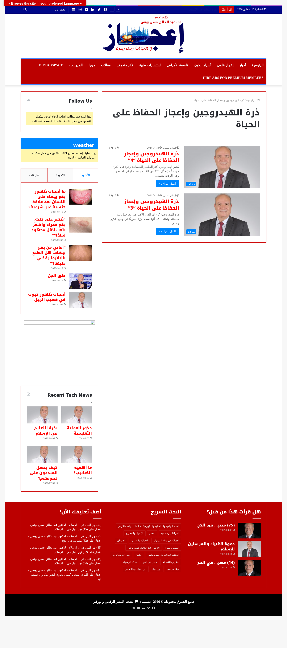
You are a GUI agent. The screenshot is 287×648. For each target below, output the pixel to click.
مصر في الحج (149, 562)
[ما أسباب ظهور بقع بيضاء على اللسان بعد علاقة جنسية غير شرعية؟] (80, 197)
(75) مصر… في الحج (216, 525)
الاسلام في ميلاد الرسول (166, 540)
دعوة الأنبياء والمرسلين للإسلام (211, 546)
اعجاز (152, 533)
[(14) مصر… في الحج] (249, 568)
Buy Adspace (51, 65)
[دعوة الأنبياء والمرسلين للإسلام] (249, 549)
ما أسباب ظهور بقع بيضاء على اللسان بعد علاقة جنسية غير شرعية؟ (47, 199)
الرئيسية (257, 65)
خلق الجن (57, 275)
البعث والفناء (172, 547)
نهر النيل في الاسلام (135, 569)
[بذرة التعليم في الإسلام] (42, 415)
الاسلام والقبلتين (139, 540)
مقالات (106, 65)
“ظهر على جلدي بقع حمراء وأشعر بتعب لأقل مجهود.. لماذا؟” (47, 227)
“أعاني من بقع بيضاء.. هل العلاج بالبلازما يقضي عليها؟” (49, 255)
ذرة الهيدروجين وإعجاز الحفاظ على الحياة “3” (151, 205)
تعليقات (34, 175)
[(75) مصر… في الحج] (249, 530)
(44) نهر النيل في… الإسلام (71, 563)
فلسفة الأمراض (177, 65)
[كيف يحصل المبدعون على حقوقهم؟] (42, 454)
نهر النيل (156, 569)
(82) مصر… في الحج (75, 540)
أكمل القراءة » (167, 183)
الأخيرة (60, 175)
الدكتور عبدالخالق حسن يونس (163, 554)
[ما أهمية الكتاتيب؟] (76, 454)
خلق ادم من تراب (121, 554)
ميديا (92, 65)
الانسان (121, 540)
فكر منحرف (125, 65)
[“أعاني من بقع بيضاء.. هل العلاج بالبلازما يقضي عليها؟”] (80, 253)
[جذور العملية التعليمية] (76, 415)
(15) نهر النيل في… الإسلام (71, 529)
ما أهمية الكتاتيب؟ (206, 9)
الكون (139, 554)
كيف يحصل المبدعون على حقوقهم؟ (44, 473)
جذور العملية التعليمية (79, 431)
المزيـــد (77, 65)
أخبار (242, 65)
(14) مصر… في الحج (216, 562)
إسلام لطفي (169, 147)
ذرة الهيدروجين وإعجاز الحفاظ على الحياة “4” (151, 157)
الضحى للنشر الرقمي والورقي (113, 601)
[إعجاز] (143, 36)
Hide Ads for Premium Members (233, 77)
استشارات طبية (150, 65)
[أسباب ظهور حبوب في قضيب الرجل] (80, 300)
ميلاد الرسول (130, 562)
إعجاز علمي (225, 65)
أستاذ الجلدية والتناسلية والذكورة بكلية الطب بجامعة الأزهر (148, 526)
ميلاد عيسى (173, 569)
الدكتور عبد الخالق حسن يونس (143, 547)
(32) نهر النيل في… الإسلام (71, 552)
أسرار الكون (202, 65)
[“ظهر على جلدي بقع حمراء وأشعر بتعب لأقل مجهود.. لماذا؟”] (80, 225)
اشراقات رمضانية (170, 533)
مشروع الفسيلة (171, 562)
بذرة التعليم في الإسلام (46, 431)
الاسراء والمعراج (134, 533)
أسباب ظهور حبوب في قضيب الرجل (47, 297)
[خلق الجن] (80, 281)
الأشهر (85, 175)
